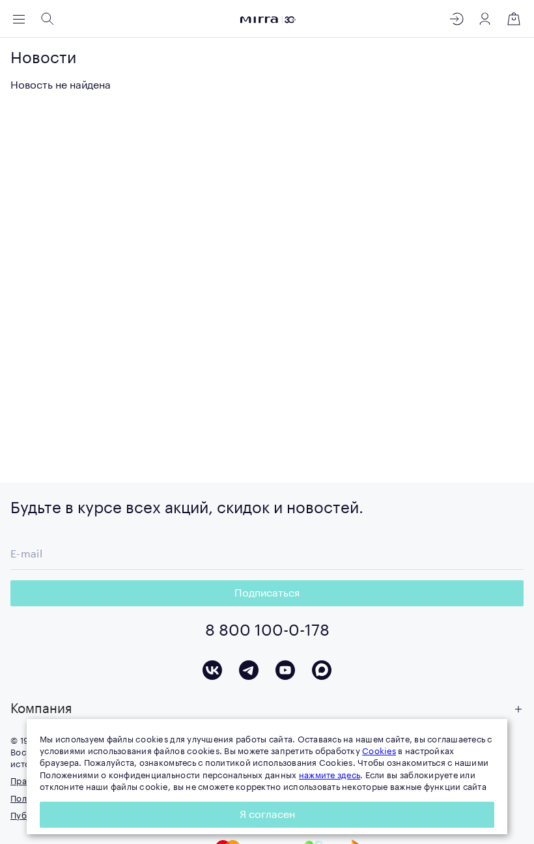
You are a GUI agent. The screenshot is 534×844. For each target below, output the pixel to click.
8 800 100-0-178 (267, 630)
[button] (267, 709)
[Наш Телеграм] (249, 670)
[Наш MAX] (322, 670)
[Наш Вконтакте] (212, 670)
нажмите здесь (329, 775)
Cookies (379, 751)
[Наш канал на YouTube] (285, 670)
